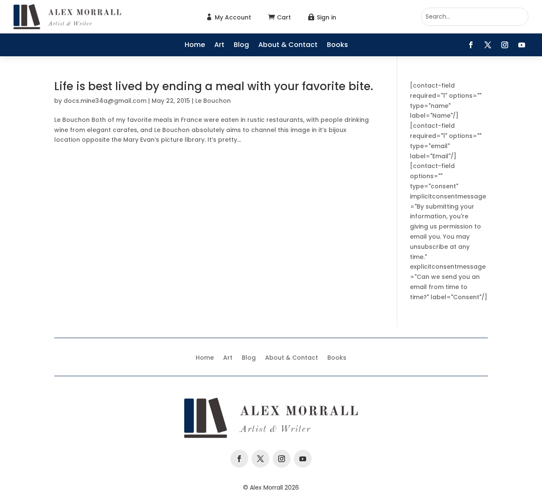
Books (337, 46)
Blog (241, 46)
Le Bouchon (213, 100)
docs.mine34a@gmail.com (105, 100)
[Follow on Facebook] (471, 45)
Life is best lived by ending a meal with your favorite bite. (213, 86)
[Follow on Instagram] (505, 45)
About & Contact (288, 46)
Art (219, 46)
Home (195, 46)
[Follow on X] (488, 45)
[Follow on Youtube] (521, 45)
